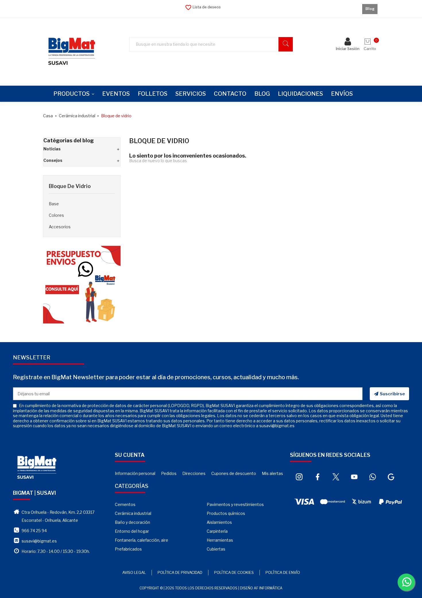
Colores (56, 215)
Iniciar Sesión (347, 48)
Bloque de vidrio (70, 186)
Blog (370, 8)
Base (54, 203)
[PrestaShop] (82, 284)
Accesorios (60, 226)
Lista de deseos (203, 7)
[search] (285, 44)
